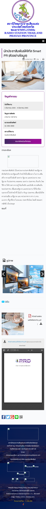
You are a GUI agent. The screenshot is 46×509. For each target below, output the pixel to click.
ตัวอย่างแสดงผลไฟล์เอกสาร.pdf (24, 342)
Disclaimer (15, 490)
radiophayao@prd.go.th (13, 455)
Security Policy (32, 487)
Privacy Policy (22, 487)
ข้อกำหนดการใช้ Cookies (26, 490)
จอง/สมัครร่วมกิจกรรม (23, 141)
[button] (43, 41)
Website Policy (13, 487)
